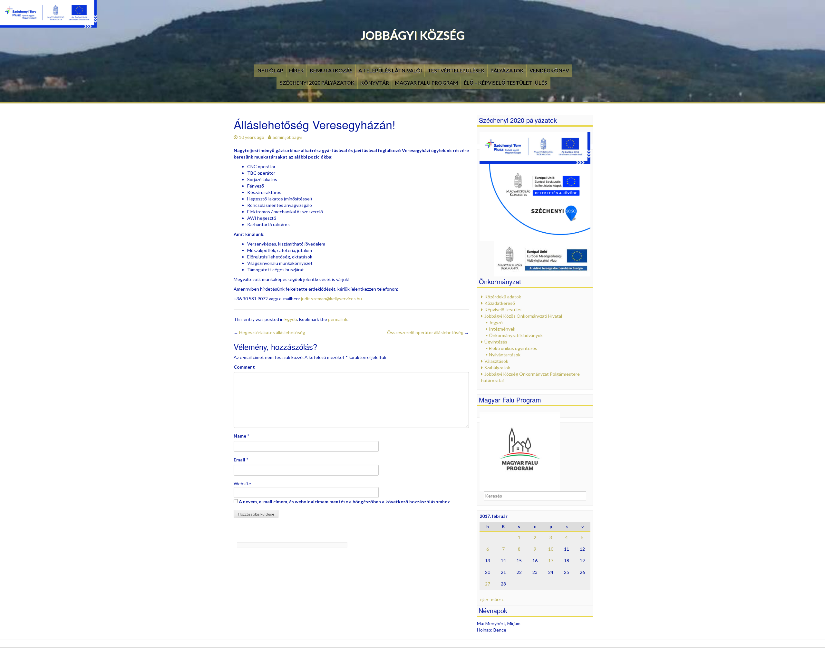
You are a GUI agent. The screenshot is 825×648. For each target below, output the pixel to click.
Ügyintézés (495, 341)
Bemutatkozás (331, 70)
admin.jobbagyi (287, 137)
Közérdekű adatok (502, 296)
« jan (484, 599)
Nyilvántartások (504, 354)
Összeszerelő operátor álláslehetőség (428, 332)
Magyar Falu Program (426, 83)
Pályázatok (507, 70)
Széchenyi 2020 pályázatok (317, 83)
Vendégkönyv (549, 70)
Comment (244, 367)
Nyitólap (270, 70)
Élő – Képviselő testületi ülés (505, 83)
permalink (337, 319)
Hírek (296, 70)
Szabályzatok (497, 367)
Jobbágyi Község (413, 35)
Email (239, 459)
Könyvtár (374, 83)
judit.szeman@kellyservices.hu (331, 298)
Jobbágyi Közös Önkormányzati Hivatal (523, 316)
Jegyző (496, 322)
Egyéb (291, 319)
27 (487, 583)
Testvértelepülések (456, 70)
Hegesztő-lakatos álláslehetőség (269, 332)
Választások (496, 361)
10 (550, 549)
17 (550, 560)
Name (240, 436)
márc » (497, 599)
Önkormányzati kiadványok (516, 335)
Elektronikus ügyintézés (513, 348)
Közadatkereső (499, 303)
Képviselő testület (503, 309)
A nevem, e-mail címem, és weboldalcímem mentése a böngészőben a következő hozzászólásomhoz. (345, 501)
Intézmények (502, 329)
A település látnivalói (390, 70)
